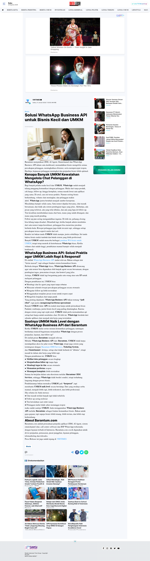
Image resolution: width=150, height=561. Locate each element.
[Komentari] (26, 452)
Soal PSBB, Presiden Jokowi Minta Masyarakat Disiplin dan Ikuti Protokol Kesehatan (114, 139)
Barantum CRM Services (51, 346)
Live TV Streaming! (140, 4)
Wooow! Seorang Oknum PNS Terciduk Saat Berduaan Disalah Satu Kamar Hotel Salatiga (114, 101)
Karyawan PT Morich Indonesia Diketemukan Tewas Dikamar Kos (114, 114)
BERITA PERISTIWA (28, 10)
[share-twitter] (82, 452)
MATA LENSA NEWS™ (31, 556)
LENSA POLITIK (92, 10)
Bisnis (27, 112)
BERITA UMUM (45, 10)
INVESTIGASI (60, 10)
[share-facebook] (77, 452)
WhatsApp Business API (44, 260)
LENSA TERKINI (108, 10)
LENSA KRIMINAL (76, 10)
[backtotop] (75, 542)
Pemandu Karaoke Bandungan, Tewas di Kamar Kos (113, 126)
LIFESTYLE (136, 10)
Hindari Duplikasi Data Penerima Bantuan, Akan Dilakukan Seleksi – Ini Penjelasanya (114, 152)
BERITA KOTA (12, 10)
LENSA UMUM (122, 10)
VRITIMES (62, 439)
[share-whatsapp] (86, 452)
